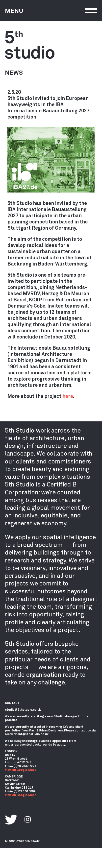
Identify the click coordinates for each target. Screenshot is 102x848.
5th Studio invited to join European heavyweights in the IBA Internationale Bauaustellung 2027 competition (48, 107)
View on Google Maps (20, 769)
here (67, 396)
